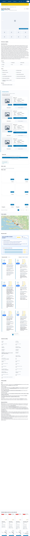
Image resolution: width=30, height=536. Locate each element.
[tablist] (15, 107)
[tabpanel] (15, 297)
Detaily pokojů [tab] (8, 107)
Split (8, 399)
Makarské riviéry (22, 384)
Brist (2, 523)
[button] (18, 224)
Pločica (11, 404)
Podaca (12, 385)
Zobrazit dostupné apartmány (15, 157)
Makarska (2, 399)
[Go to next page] (28, 210)
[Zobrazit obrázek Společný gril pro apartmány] (25, 32)
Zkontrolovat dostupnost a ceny (20, 104)
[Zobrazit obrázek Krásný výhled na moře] (4, 32)
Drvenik (8, 404)
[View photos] (7, 101)
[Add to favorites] (6, 514)
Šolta (4, 404)
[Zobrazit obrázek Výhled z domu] (4, 37)
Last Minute (4, 1)
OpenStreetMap (24, 229)
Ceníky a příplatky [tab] (20, 107)
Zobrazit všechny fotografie (24, 28)
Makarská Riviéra (4, 522)
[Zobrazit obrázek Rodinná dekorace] (18, 32)
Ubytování (9, 1)
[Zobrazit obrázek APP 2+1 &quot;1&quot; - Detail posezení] (25, 37)
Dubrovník (11, 399)
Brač (23, 399)
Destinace (14, 1)
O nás (19, 1)
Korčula (26, 399)
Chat (3, 163)
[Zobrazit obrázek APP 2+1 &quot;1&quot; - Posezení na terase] (18, 37)
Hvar (24, 399)
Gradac (17, 385)
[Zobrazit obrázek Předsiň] (11, 32)
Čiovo (6, 404)
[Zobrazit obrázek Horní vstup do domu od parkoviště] (11, 37)
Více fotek (10, 104)
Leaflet (21, 229)
